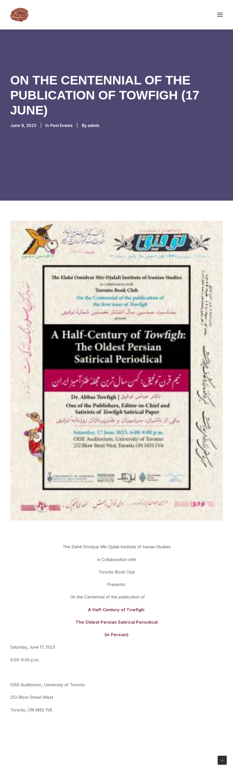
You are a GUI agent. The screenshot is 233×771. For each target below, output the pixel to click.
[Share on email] (73, 745)
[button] (220, 14)
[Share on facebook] (14, 745)
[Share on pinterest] (36, 745)
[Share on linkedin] (43, 745)
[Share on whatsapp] (50, 745)
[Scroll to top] (222, 759)
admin (93, 125)
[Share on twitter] (21, 745)
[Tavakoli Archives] (19, 15)
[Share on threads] (28, 745)
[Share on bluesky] (58, 745)
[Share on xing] (65, 745)
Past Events (61, 125)
